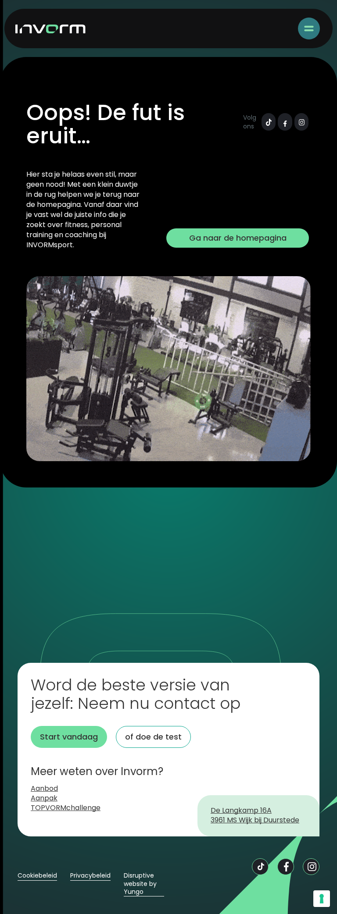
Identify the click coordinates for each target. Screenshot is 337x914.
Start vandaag (69, 736)
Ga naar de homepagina (238, 237)
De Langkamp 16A (241, 811)
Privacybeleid (90, 875)
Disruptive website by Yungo (140, 883)
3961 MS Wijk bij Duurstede (255, 820)
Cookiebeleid (37, 875)
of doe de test (153, 736)
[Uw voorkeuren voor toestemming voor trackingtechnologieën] (321, 898)
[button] (309, 28)
